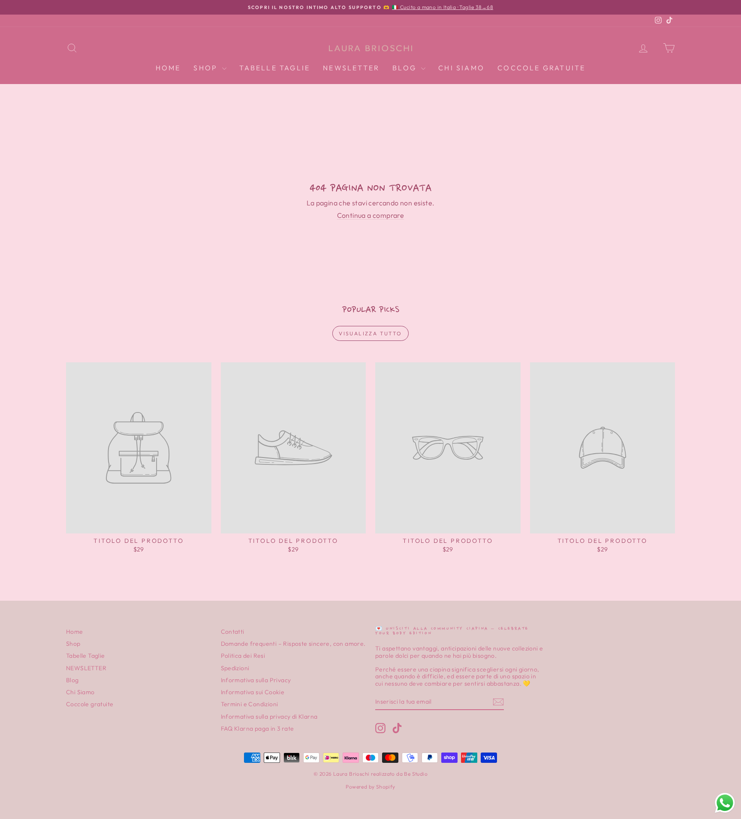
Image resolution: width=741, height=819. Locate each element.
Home (168, 67)
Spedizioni (235, 668)
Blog (405, 67)
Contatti (232, 631)
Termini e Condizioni (249, 704)
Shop (206, 67)
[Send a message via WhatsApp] (725, 803)
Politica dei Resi (243, 655)
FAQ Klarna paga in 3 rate (257, 728)
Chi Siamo (461, 67)
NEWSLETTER (351, 67)
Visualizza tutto (370, 333)
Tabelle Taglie (274, 67)
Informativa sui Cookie (253, 692)
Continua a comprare (370, 215)
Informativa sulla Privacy (256, 680)
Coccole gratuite (541, 67)
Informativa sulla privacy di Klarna (269, 716)
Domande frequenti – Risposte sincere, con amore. (293, 643)
